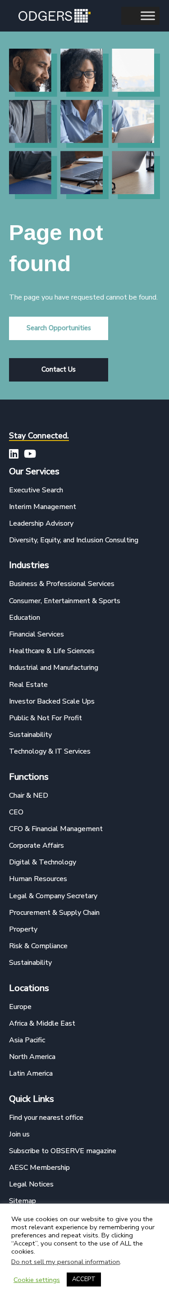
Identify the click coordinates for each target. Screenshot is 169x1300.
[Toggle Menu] (148, 15)
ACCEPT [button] (84, 1279)
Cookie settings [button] (37, 1280)
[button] (58, 328)
